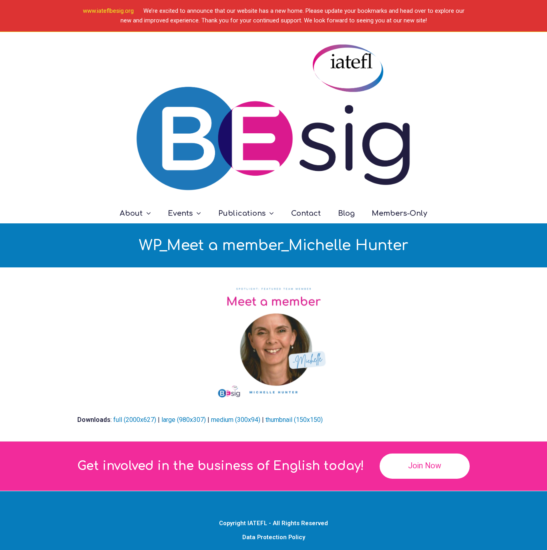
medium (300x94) (235, 420)
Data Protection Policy (273, 537)
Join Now (424, 465)
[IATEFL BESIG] (273, 117)
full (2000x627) (134, 420)
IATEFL (257, 523)
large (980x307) (183, 420)
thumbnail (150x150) (294, 420)
